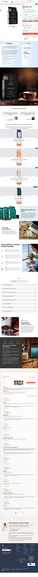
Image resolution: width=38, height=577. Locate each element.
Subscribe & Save (11, 4)
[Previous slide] (1, 6)
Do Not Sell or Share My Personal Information (17, 569)
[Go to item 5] (15, 384)
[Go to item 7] (20, 384)
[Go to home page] (5, 1)
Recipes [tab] (29, 43)
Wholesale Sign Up (25, 553)
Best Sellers (6, 4)
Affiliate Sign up (25, 552)
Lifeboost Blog (25, 550)
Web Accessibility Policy (25, 568)
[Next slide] (1, 10)
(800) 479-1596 (33, 1)
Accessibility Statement (7, 569)
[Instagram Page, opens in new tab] (3, 570)
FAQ (33, 551)
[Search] (36, 4)
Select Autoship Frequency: (27, 26)
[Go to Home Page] (3, 545)
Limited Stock (17, 4)
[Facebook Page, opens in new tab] (2, 570)
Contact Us (31, 546)
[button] (30, 1)
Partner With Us (25, 551)
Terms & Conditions (18, 568)
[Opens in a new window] (31, 564)
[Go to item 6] (17, 384)
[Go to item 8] (22, 384)
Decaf (17, 550)
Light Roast (17, 546)
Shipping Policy (32, 550)
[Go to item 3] (20, 381)
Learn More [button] (19, 146)
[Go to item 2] (17, 381)
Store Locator (22, 4)
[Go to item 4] (22, 381)
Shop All (2, 4)
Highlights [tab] (9, 43)
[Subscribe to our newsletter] (11, 550)
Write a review (31, 382)
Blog (30, 552)
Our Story (24, 546)
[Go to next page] (23, 512)
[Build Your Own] (12, 1)
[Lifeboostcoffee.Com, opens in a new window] (30, 376)
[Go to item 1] (15, 381)
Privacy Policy (12, 568)
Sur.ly (32, 560)
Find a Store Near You (18, 552)
